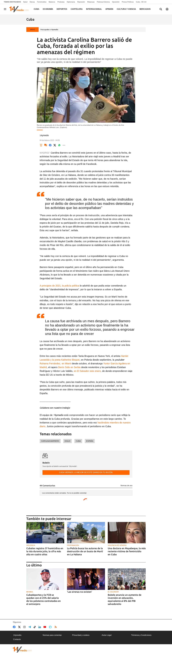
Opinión (109, 9)
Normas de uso (126, 485)
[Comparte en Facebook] (50, 145)
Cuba (36, 9)
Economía (48, 9)
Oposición (115, 2)
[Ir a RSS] (56, 627)
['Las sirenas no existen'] (86, 579)
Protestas (60, 2)
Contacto (17, 639)
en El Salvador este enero (87, 371)
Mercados (145, 9)
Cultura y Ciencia (126, 9)
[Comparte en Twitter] (54, 145)
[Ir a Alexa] (51, 627)
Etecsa (32, 2)
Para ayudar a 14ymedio (49, 29)
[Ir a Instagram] (25, 627)
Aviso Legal (107, 635)
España (89, 441)
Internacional (94, 9)
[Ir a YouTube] (45, 627)
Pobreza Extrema (103, 2)
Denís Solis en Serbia (69, 367)
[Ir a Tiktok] (35, 627)
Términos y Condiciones (141, 635)
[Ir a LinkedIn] (40, 627)
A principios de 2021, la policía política (59, 285)
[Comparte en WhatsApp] (59, 145)
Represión (81, 2)
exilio (67, 441)
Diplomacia (71, 2)
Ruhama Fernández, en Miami (56, 363)
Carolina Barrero (50, 441)
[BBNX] (22, 650)
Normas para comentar (52, 635)
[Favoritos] (41, 145)
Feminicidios (41, 2)
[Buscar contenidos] (160, 9)
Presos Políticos (128, 2)
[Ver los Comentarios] (45, 145)
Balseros (52, 2)
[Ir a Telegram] (30, 627)
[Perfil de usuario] (167, 9)
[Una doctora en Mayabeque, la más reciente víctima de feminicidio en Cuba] (127, 532)
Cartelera (77, 9)
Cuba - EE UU (141, 2)
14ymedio (17, 635)
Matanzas (91, 2)
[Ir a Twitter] (20, 627)
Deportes (62, 9)
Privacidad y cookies (80, 635)
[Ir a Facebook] (14, 627)
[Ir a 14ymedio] (19, 9)
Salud (25, 2)
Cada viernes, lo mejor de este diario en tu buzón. (86, 472)
